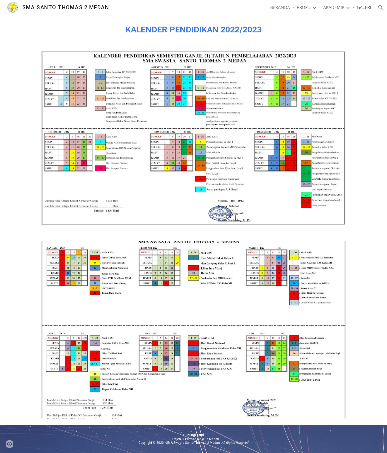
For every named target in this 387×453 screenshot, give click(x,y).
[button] (380, 7)
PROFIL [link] (304, 7)
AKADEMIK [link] (334, 7)
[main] (193, 29)
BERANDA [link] (280, 7)
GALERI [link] (364, 7)
